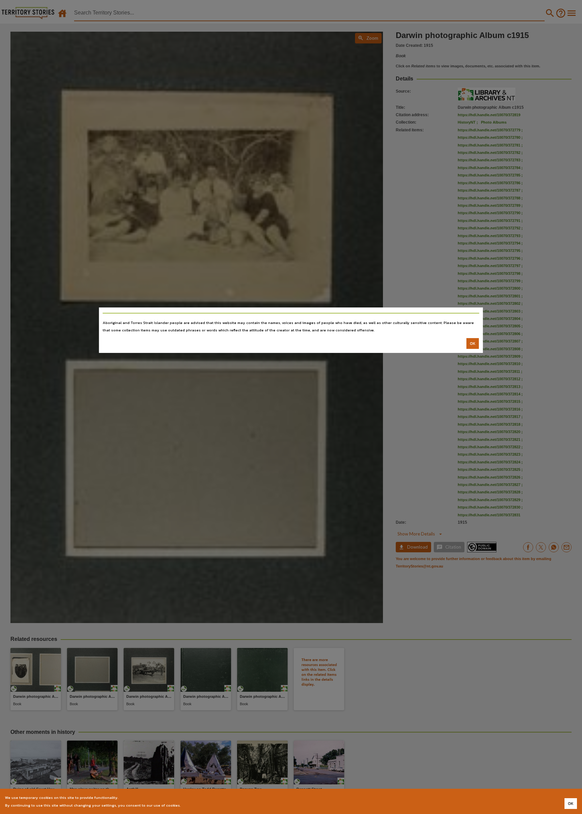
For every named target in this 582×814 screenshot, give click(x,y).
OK (473, 343)
